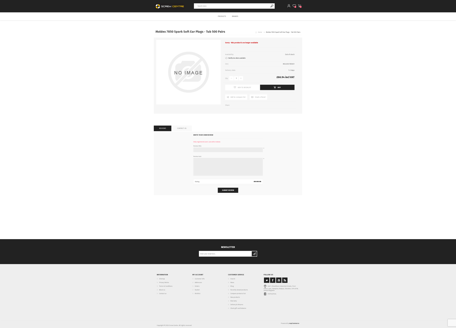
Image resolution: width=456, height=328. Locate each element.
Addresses (198, 282)
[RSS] (284, 280)
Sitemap (162, 279)
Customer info (200, 279)
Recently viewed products (239, 290)
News (232, 282)
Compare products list (238, 293)
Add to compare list (237, 97)
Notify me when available (237, 58)
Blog (232, 286)
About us (162, 290)
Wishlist (197, 293)
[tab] (162, 128)
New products (235, 297)
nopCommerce (294, 323)
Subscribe (254, 253)
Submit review (228, 190)
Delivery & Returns (236, 304)
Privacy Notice (164, 282)
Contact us (162, 293)
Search (272, 6)
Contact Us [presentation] (181, 128)
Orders (197, 286)
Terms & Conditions (166, 286)
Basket (299, 5)
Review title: (197, 146)
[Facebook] (272, 280)
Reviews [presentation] (162, 128)
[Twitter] (266, 280)
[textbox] (232, 6)
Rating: (197, 181)
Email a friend (260, 97)
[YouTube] (278, 280)
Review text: (197, 156)
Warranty (233, 301)
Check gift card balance (238, 308)
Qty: (226, 78)
